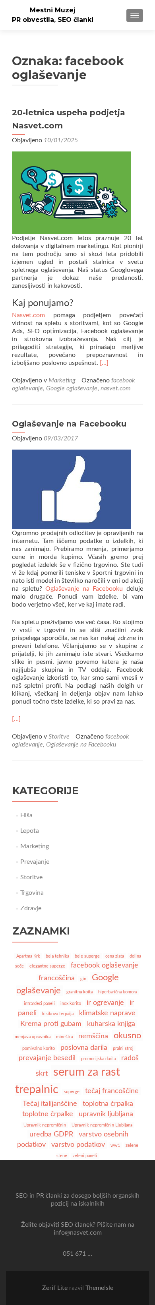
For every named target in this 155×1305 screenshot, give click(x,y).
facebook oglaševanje (104, 965)
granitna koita (79, 992)
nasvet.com (116, 388)
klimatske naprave (107, 1013)
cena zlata (114, 956)
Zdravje (30, 908)
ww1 (115, 1145)
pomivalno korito (38, 1048)
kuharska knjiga (111, 1023)
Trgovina (32, 893)
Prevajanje (34, 862)
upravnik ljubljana (106, 1114)
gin (83, 979)
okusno (127, 1035)
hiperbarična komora (117, 992)
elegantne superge (47, 966)
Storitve (59, 736)
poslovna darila (83, 1047)
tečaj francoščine (112, 1091)
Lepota (29, 831)
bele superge (87, 956)
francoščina (57, 978)
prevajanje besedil (47, 1058)
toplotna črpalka (108, 1103)
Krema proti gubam (50, 1023)
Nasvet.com (28, 315)
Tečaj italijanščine (50, 1103)
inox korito (70, 1003)
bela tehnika (57, 956)
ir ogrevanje (105, 1002)
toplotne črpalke (47, 1114)
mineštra (64, 1037)
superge (71, 1092)
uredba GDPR (51, 1134)
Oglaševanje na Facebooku (69, 424)
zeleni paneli (85, 1156)
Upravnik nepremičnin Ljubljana (102, 1125)
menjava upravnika (32, 1037)
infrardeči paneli (39, 1003)
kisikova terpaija (58, 1014)
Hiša (26, 815)
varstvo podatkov (78, 1144)
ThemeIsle (99, 1288)
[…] (104, 363)
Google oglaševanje (71, 388)
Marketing (62, 380)
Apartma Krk (28, 956)
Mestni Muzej (53, 10)
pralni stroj (123, 1048)
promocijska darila (98, 1059)
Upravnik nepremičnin (44, 1125)
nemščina (93, 1036)
